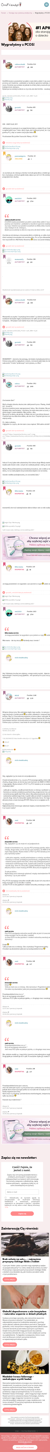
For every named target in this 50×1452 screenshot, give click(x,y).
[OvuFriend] (11, 6)
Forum (3, 13)
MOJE (17, 695)
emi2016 (18, 198)
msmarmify (19, 259)
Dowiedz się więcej (25, 1442)
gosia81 (18, 107)
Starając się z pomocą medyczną (20, 13)
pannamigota (20, 156)
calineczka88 (20, 64)
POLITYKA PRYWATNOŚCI (28, 1431)
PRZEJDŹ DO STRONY (25, 1447)
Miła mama (19, 491)
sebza (17, 384)
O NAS (17, 1431)
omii (16, 820)
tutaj (6, 1207)
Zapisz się (22, 1214)
